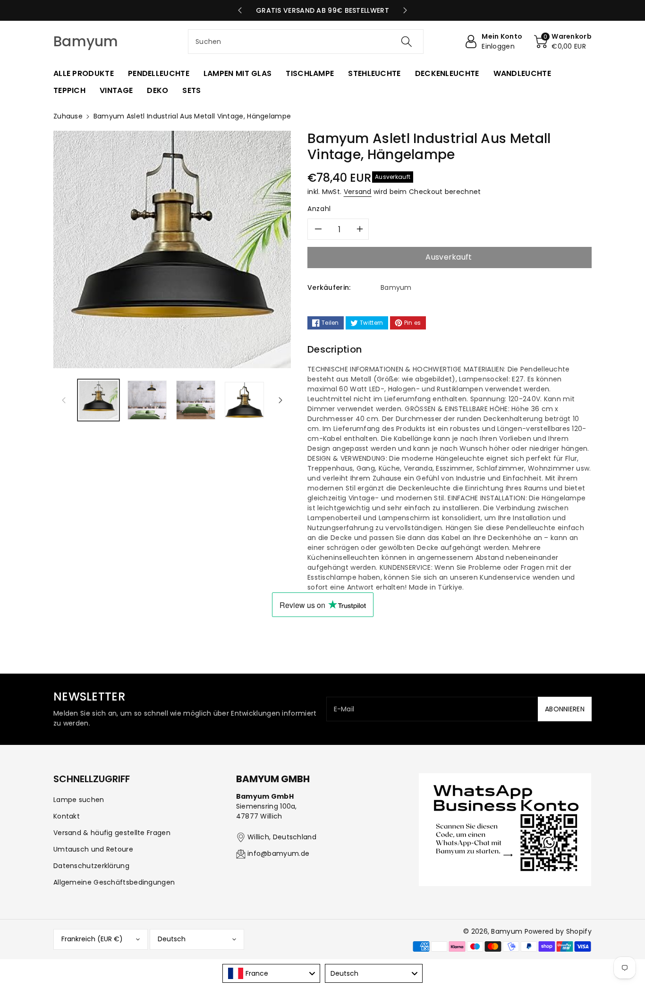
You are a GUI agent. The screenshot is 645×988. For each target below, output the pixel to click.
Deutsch (172, 939)
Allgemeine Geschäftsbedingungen (114, 882)
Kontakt (66, 816)
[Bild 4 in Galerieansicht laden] (244, 400)
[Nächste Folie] (405, 10)
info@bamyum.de (278, 853)
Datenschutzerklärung (91, 865)
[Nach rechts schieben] (280, 399)
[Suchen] (406, 41)
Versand (358, 191)
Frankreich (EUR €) (92, 939)
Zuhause (68, 116)
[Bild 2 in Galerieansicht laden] (147, 400)
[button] (563, 41)
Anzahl (319, 208)
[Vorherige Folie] (239, 10)
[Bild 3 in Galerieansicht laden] (195, 400)
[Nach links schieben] (63, 399)
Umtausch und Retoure (93, 849)
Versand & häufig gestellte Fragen (111, 832)
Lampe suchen (78, 799)
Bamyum (506, 931)
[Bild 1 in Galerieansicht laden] (98, 400)
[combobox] (305, 41)
